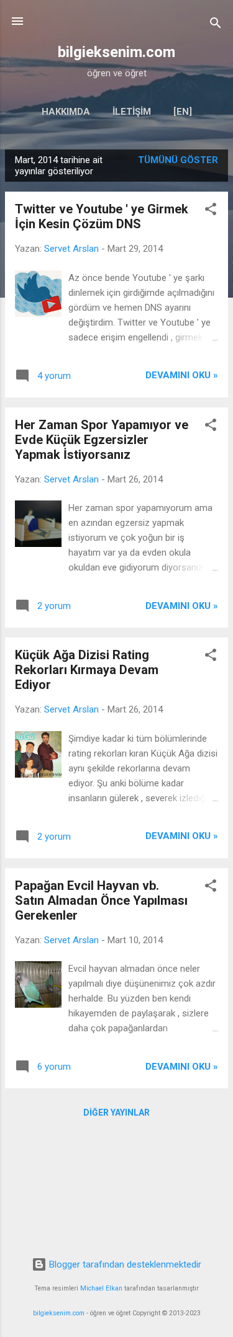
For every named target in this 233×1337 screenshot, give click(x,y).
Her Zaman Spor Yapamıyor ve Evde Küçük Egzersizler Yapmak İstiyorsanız (101, 439)
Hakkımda (66, 111)
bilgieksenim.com (116, 52)
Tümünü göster (178, 160)
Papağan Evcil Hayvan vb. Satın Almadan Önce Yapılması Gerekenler (101, 900)
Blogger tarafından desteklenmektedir (124, 1264)
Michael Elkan (101, 1288)
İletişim (131, 111)
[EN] (182, 111)
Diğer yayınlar (116, 1112)
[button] (210, 211)
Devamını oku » (181, 375)
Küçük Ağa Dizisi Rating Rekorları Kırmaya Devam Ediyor (86, 669)
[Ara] (215, 25)
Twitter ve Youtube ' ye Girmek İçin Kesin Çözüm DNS (101, 216)
